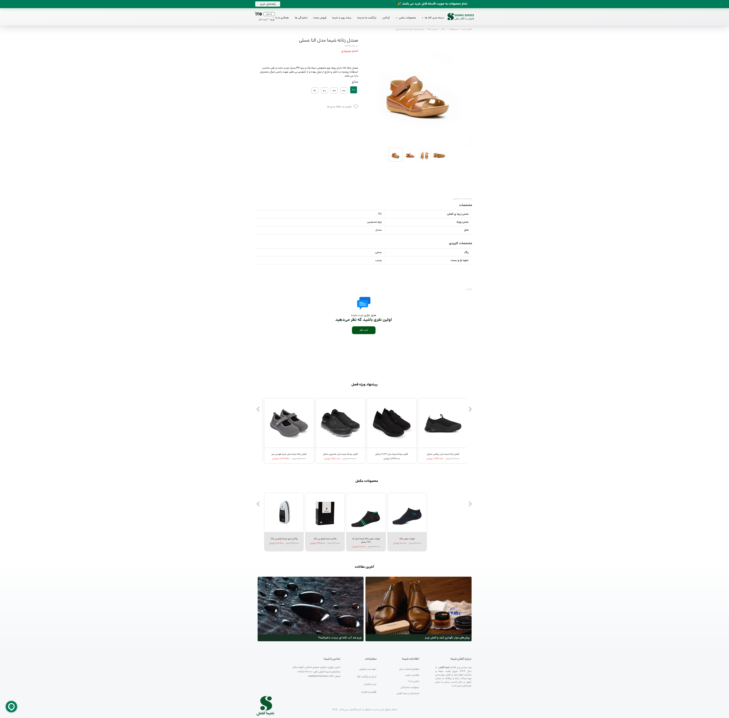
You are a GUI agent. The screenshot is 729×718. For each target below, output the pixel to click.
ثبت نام (263, 20)
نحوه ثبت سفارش (367, 669)
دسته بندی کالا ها (434, 18)
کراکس (386, 18)
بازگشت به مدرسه (366, 18)
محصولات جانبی (407, 18)
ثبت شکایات (370, 684)
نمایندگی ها (301, 18)
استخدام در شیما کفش (408, 693)
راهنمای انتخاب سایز (409, 669)
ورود (272, 20)
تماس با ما (414, 681)
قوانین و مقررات (368, 692)
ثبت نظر (364, 330)
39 (334, 91)
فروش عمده (319, 18)
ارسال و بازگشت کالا (366, 677)
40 (324, 91)
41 (315, 91)
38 (344, 91)
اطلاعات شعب (412, 675)
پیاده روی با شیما (341, 18)
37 (353, 90)
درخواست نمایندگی (410, 687)
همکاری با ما (282, 18)
